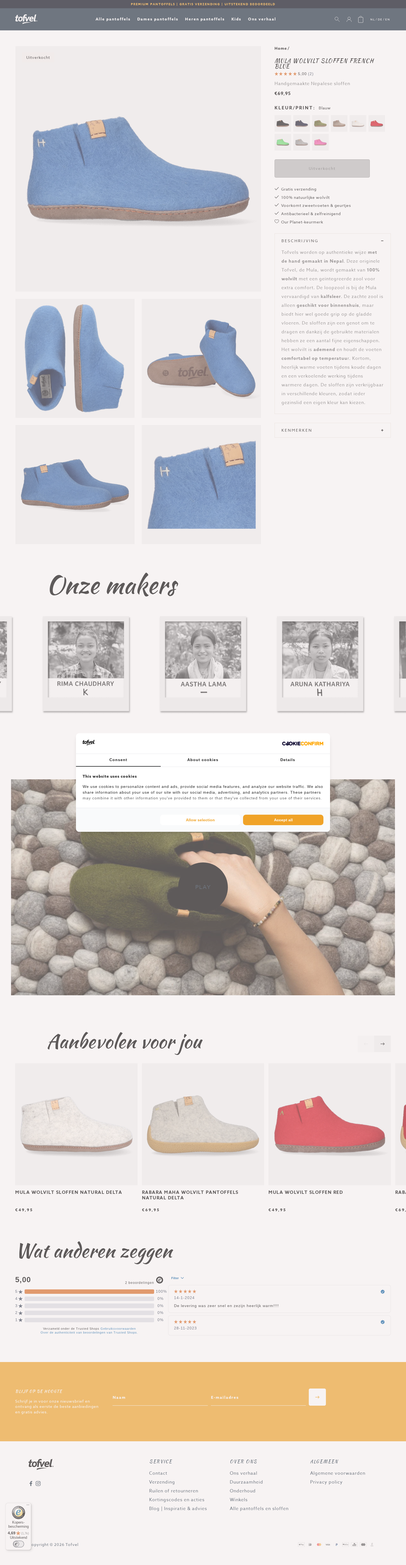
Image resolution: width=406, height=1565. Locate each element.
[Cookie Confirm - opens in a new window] (302, 743)
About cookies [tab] (202, 760)
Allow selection (200, 820)
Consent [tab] (118, 760)
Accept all (283, 820)
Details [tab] (287, 760)
